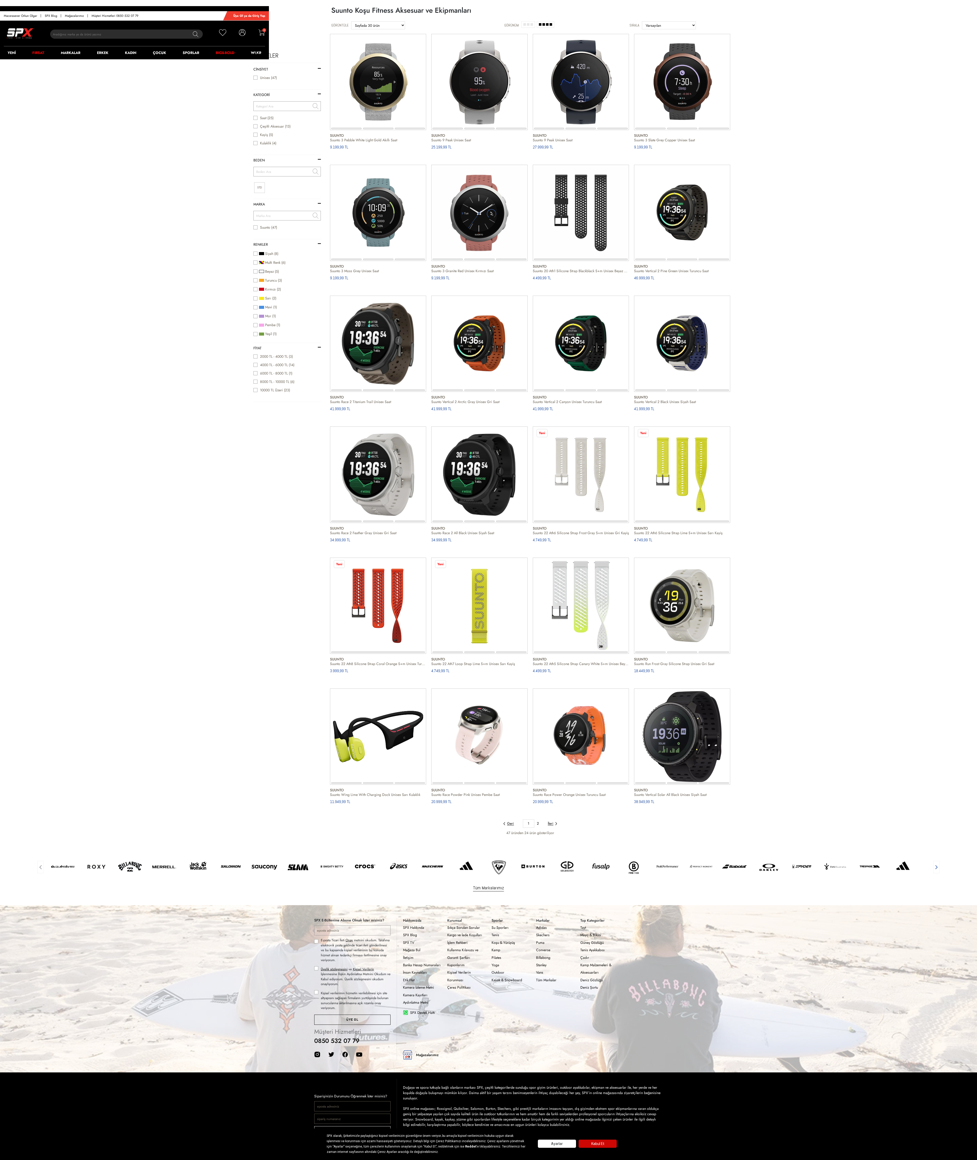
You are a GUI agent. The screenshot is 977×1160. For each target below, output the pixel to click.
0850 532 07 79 (337, 1040)
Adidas (541, 927)
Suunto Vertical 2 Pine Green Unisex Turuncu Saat (671, 271)
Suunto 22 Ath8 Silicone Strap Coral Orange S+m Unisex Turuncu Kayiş (378, 663)
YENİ (12, 52)
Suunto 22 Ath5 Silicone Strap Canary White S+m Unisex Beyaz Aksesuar (581, 663)
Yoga (495, 965)
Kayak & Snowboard (507, 980)
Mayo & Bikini (590, 934)
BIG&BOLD (225, 52)
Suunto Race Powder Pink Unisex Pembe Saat (465, 794)
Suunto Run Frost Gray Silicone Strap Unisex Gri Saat (674, 663)
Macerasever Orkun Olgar (20, 15)
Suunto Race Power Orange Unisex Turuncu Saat (569, 794)
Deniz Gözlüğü (591, 980)
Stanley (541, 965)
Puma (540, 942)
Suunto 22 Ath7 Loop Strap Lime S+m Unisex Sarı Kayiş (473, 663)
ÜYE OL (352, 1019)
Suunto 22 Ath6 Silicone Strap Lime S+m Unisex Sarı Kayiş (678, 533)
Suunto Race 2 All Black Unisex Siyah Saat (462, 533)
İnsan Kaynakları (415, 972)
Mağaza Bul (411, 949)
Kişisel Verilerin (363, 969)
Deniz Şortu (589, 987)
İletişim (408, 957)
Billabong (543, 957)
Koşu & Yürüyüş (503, 942)
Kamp (496, 949)
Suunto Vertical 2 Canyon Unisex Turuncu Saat (567, 401)
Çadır (584, 957)
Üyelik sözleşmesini (334, 969)
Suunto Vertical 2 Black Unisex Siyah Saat (665, 401)
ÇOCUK (159, 52)
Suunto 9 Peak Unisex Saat (451, 140)
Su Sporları (500, 927)
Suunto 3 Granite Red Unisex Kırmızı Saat (462, 271)
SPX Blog (51, 15)
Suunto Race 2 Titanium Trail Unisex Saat (360, 401)
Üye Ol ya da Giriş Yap (249, 15)
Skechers (543, 934)
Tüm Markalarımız (488, 888)
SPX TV (408, 942)
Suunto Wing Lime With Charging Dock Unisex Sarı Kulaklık (375, 794)
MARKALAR (70, 52)
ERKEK (102, 52)
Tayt (583, 927)
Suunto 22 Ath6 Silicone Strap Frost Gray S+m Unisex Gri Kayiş (581, 533)
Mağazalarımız (74, 15)
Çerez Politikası (459, 987)
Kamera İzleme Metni (418, 987)
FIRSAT (38, 52)
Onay (349, 940)
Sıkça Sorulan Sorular (463, 927)
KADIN (130, 52)
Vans (539, 972)
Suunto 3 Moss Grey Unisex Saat (354, 271)
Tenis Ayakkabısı (592, 949)
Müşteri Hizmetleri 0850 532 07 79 (115, 15)
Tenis (495, 934)
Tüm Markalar (546, 980)
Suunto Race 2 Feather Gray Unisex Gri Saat (363, 533)
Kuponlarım (456, 965)
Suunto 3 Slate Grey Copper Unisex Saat (664, 140)
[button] (40, 866)
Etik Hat (408, 980)
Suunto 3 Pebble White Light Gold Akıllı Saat (363, 140)
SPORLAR (191, 52)
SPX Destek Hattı (422, 1012)
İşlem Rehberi (457, 942)
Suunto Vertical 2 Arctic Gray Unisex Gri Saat (465, 401)
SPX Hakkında (413, 927)
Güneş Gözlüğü (592, 942)
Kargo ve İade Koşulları (464, 934)
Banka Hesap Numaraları (422, 965)
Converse (543, 949)
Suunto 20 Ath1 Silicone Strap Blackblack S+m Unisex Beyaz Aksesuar (581, 271)
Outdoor (498, 972)
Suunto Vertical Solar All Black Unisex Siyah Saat (670, 794)
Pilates (496, 957)
